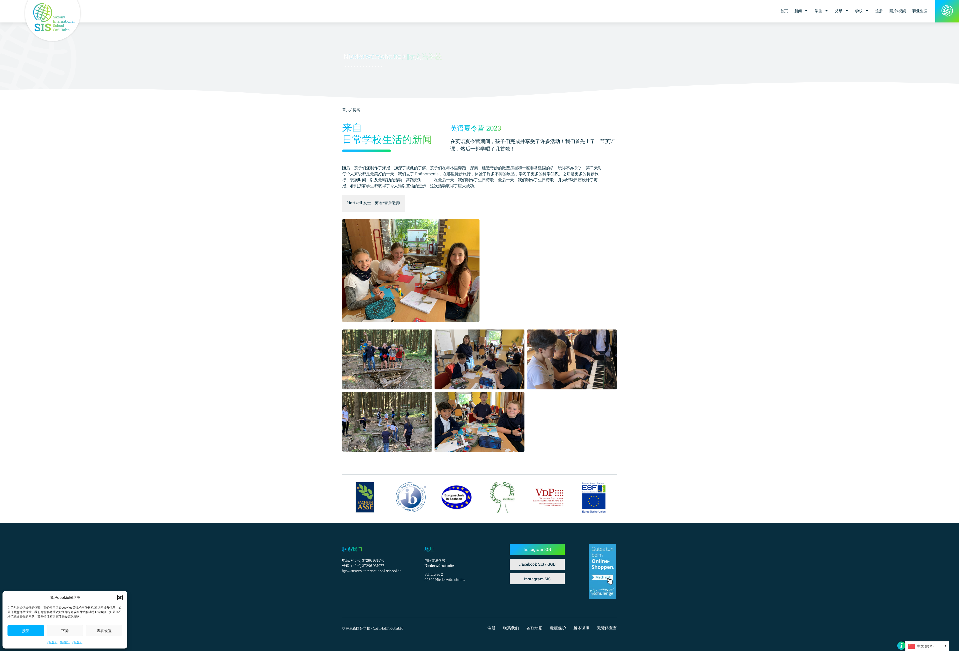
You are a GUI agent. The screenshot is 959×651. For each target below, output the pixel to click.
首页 (784, 10)
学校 (859, 10)
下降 (65, 630)
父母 (838, 10)
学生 (818, 10)
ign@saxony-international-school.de (371, 570)
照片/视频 (897, 10)
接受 (25, 630)
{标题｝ (52, 642)
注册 (879, 10)
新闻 (798, 10)
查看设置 (104, 630)
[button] (119, 597)
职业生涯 (919, 10)
